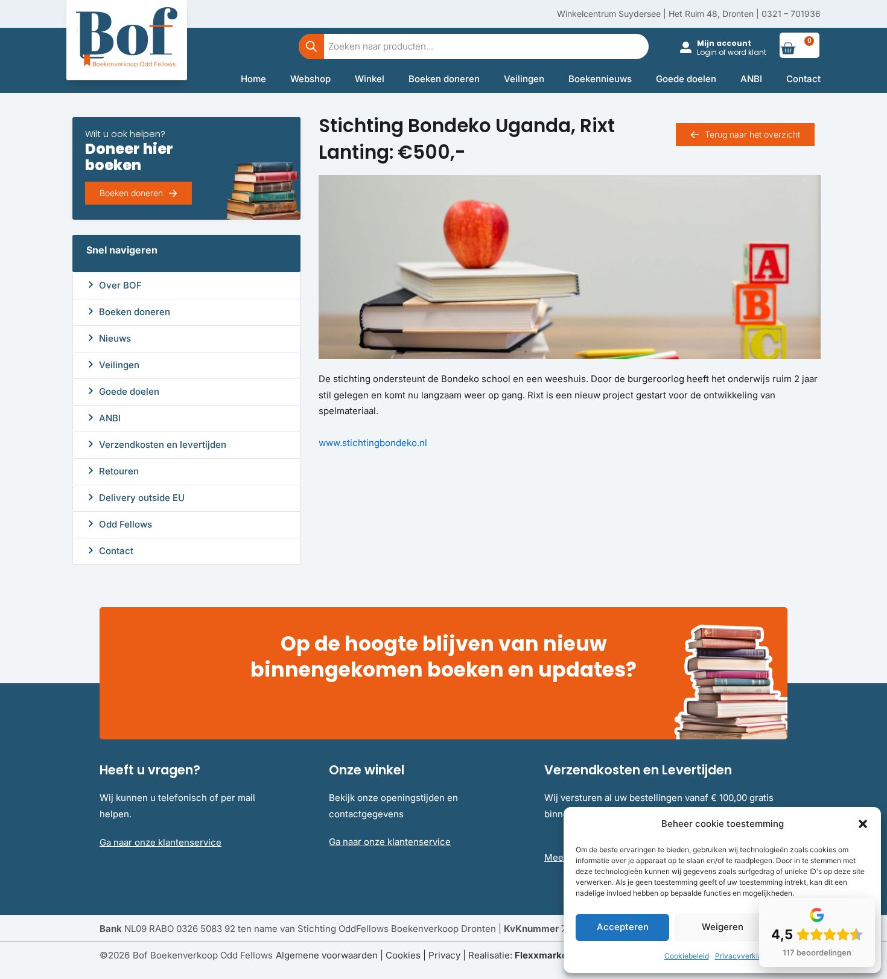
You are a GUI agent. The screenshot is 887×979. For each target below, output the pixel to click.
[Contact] (91, 550)
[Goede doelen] (91, 391)
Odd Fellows (125, 524)
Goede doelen (686, 79)
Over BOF (120, 285)
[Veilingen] (91, 364)
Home (253, 79)
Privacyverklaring (745, 955)
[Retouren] (91, 470)
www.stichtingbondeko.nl (373, 442)
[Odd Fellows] (91, 524)
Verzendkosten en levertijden (162, 444)
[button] (863, 824)
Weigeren (722, 927)
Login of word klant (731, 52)
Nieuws (115, 338)
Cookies (403, 955)
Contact (803, 79)
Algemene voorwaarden (327, 955)
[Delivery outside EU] (91, 497)
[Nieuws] (91, 338)
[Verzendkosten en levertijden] (91, 444)
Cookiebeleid (686, 955)
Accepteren (623, 927)
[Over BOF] (91, 285)
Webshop (310, 79)
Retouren (119, 471)
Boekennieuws (600, 79)
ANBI (751, 79)
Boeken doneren (444, 79)
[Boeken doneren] (91, 311)
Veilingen (524, 79)
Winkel (369, 79)
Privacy (444, 955)
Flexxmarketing (549, 955)
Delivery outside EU (142, 497)
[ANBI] (91, 417)
